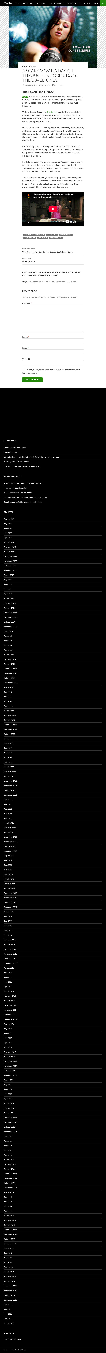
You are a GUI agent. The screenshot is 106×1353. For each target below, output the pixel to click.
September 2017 (10, 1019)
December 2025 (10, 556)
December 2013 (10, 1230)
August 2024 (9, 631)
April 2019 (8, 930)
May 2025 (8, 589)
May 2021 (8, 813)
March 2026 (9, 542)
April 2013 (8, 1267)
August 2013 (9, 1248)
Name (25, 337)
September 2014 (10, 1187)
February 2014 (10, 1220)
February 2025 (10, 603)
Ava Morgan (9, 483)
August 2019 (9, 912)
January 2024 (9, 664)
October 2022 (9, 734)
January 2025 (9, 608)
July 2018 (8, 972)
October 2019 (9, 902)
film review (52, 235)
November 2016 (10, 1066)
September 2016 (10, 1075)
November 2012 (10, 1290)
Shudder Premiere (73, 3)
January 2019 (9, 944)
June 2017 (8, 1033)
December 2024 (10, 612)
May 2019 (8, 926)
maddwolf (45, 85)
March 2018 (9, 991)
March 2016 (9, 1103)
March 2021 (9, 823)
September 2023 (10, 683)
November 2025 (10, 561)
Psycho (25, 96)
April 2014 (8, 1211)
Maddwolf (9, 3)
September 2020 (10, 851)
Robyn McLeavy (66, 235)
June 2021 (8, 809)
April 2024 (8, 650)
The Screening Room (55, 3)
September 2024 (10, 626)
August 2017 (9, 1024)
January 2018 (9, 1000)
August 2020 (9, 856)
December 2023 (10, 668)
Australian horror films (34, 235)
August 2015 (9, 1136)
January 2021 (9, 832)
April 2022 (8, 762)
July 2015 (8, 1141)
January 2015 (9, 1169)
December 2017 (10, 1005)
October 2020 (9, 846)
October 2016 (9, 1071)
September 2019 (10, 907)
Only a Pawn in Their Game (15, 447)
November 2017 (10, 1010)
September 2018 (10, 963)
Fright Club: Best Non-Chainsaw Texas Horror (22, 466)
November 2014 (10, 1178)
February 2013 (10, 1276)
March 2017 (9, 1047)
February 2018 (10, 996)
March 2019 (9, 935)
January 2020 (9, 888)
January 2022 (9, 776)
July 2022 (8, 748)
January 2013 (9, 1281)
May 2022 (8, 757)
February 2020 (10, 884)
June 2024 (8, 640)
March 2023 (9, 711)
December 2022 (10, 725)
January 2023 (9, 720)
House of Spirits (10, 452)
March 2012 (9, 1323)
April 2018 (8, 986)
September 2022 (10, 739)
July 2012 (8, 1309)
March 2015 (9, 1159)
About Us (87, 3)
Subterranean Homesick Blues (35, 497)
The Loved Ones (56, 238)
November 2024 (10, 617)
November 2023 (10, 673)
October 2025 (9, 566)
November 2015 (10, 1122)
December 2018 (10, 949)
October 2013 (9, 1239)
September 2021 (10, 795)
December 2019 (10, 893)
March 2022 (9, 767)
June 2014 (8, 1202)
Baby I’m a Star (21, 488)
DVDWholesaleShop (12, 497)
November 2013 (10, 1234)
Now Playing (27, 3)
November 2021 (10, 785)
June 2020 (8, 865)
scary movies (30, 238)
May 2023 (8, 701)
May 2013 (8, 1262)
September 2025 (10, 570)
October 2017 (9, 1014)
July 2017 (8, 1029)
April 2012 (8, 1318)
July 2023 (8, 692)
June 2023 (8, 697)
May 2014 (8, 1206)
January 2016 (9, 1113)
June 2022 (8, 753)
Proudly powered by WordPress (14, 1350)
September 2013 (10, 1244)
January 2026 (9, 552)
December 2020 (10, 837)
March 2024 (9, 654)
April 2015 (8, 1155)
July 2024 (8, 636)
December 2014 (10, 1173)
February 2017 (10, 1052)
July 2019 (8, 916)
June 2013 (8, 1258)
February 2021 (10, 827)
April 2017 (8, 1043)
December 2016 (10, 1061)
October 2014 (9, 1183)
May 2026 (8, 533)
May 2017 (8, 1038)
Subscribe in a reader (12, 1339)
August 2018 (9, 968)
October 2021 (9, 790)
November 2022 (10, 729)
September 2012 (10, 1300)
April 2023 (8, 706)
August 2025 (9, 575)
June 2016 (8, 1089)
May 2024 (8, 645)
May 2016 (8, 1094)
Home (17, 3)
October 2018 (9, 958)
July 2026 (8, 524)
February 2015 (10, 1164)
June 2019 (8, 921)
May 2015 (8, 1150)
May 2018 (8, 982)
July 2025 (8, 580)
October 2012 (9, 1295)
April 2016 (8, 1099)
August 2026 (9, 519)
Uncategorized (29, 66)
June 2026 (8, 528)
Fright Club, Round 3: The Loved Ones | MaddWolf (53, 281)
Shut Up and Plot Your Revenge (28, 483)
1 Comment (58, 85)
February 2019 (10, 940)
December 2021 (10, 781)
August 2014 (9, 1192)
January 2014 (9, 1225)
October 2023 (9, 678)
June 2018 (8, 977)
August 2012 (9, 1304)
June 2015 (8, 1145)
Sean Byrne (52, 112)
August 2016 (9, 1080)
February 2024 (10, 659)
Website (26, 358)
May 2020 (8, 870)
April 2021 (8, 818)
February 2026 (10, 547)
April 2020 (8, 874)
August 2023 (9, 687)
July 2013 (8, 1253)
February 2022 (10, 771)
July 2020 (8, 860)
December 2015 (10, 1117)
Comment (27, 303)
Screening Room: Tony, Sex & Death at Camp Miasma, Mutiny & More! (32, 457)
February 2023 (10, 715)
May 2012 (8, 1314)
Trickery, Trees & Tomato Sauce (16, 461)
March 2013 (9, 1272)
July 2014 (8, 1197)
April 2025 (8, 594)
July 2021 (8, 804)
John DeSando (9, 502)
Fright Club (40, 3)
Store (96, 3)
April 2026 (8, 538)
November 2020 (10, 841)
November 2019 (10, 898)
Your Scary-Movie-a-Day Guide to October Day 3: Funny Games (47, 250)
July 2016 (8, 1085)
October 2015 (9, 1127)
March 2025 (9, 598)
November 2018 (10, 954)
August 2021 (9, 799)
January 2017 (9, 1057)
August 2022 (9, 743)
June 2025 (8, 584)
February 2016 (10, 1108)
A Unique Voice (28, 259)
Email (25, 348)
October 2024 (9, 622)
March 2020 (9, 879)
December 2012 (10, 1286)
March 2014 (9, 1216)
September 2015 (10, 1131)
